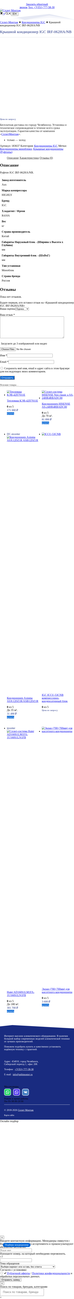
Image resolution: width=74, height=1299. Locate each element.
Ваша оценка (7, 308)
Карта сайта (9, 1115)
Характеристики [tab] (29, 157)
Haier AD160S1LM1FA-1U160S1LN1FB (20, 994)
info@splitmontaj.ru (23, 1074)
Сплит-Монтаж (9, 22)
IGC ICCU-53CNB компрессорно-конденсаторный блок (55, 698)
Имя (3, 355)
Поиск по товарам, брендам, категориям (23, 1286)
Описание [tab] (13, 157)
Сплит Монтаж (26, 1110)
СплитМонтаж (10, 134)
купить (10, 413)
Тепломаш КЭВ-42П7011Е (22, 400)
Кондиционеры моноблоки (16, 148)
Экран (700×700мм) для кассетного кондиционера (57, 991)
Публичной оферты (18, 1273)
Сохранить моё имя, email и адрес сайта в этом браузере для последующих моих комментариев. (35, 370)
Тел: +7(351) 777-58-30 (41, 7)
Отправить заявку (10, 1280)
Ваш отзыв (7, 314)
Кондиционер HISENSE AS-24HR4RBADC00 (56, 405)
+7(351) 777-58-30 (24, 1069)
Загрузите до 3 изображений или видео (24, 343)
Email (4, 361)
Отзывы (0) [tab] (46, 157)
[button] (8, 13)
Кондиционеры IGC (33, 22)
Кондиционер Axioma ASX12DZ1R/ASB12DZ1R (22, 700)
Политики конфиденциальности (51, 1273)
